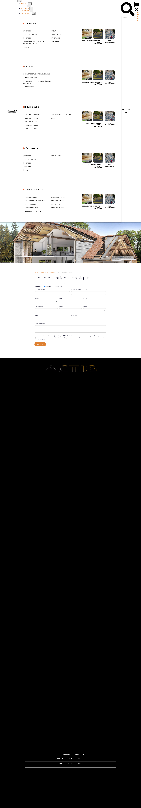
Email (36, 315)
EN (138, 12)
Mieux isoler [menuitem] (25, 8)
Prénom (85, 298)
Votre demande (39, 323)
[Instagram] (129, 110)
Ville (60, 306)
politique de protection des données (91, 338)
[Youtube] (126, 112)
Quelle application (40, 289)
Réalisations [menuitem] (25, 11)
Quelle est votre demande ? (48, 272)
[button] (30, 3)
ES (138, 14)
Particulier (48, 286)
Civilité (37, 298)
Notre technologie (70, 758)
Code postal (38, 306)
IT (137, 16)
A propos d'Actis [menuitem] (26, 13)
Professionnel (58, 286)
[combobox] (88, 293)
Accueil (37, 272)
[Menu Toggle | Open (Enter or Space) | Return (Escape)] (19, 1)
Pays (84, 306)
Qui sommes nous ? (70, 755)
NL (138, 20)
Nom (60, 298)
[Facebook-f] (126, 110)
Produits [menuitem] (24, 6)
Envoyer (40, 344)
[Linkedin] (123, 110)
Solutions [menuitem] (24, 3)
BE (138, 18)
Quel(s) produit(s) (76, 289)
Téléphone (74, 315)
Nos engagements (70, 764)
